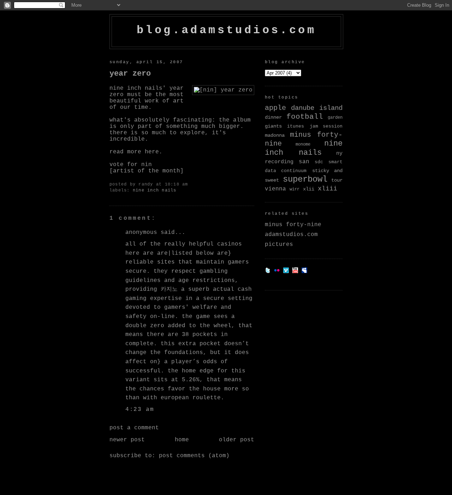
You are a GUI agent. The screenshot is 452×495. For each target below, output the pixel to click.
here (152, 152)
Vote (116, 164)
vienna (275, 188)
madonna (275, 135)
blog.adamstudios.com (226, 30)
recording (279, 162)
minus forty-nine (293, 225)
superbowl (305, 179)
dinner (273, 117)
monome (303, 144)
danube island (317, 108)
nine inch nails (155, 190)
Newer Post (127, 440)
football (304, 117)
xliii (327, 188)
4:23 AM (139, 409)
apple (275, 108)
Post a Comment (134, 428)
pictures (279, 244)
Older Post (236, 440)
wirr (294, 189)
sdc (319, 162)
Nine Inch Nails (135, 88)
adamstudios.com (291, 234)
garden (335, 117)
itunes (295, 126)
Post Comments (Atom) (194, 456)
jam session (326, 126)
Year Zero (130, 73)
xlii (308, 189)
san (304, 161)
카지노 (169, 289)
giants (273, 126)
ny (339, 153)
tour (337, 180)
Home (182, 440)
